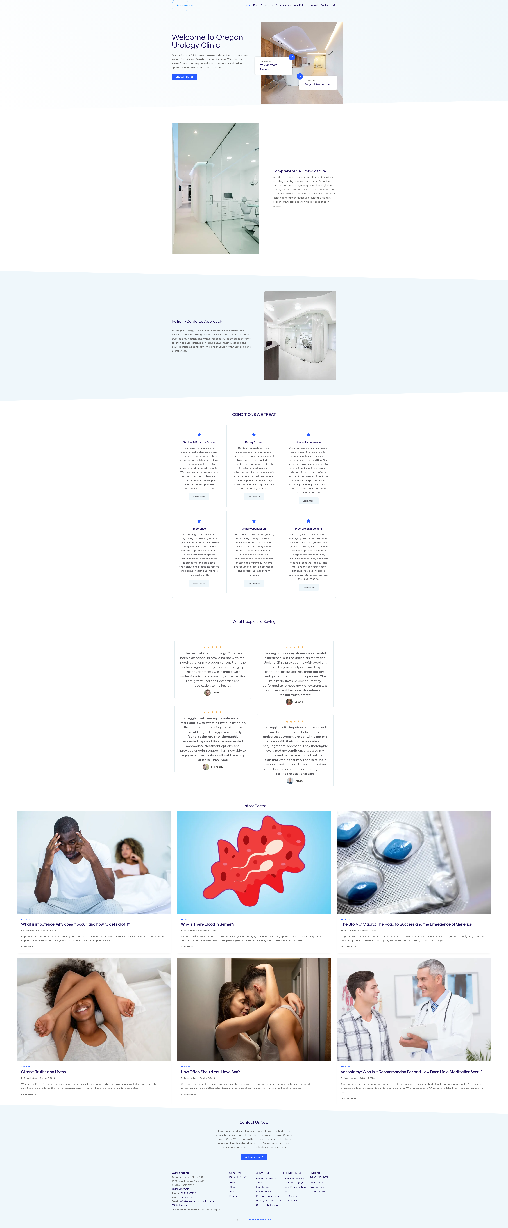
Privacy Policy (317, 1187)
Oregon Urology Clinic (258, 1219)
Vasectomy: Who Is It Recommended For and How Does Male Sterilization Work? (412, 1072)
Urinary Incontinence (268, 1200)
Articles (25, 919)
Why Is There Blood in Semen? (207, 924)
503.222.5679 (184, 1197)
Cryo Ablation (290, 1196)
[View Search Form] (334, 5)
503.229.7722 (188, 1193)
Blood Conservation (294, 1187)
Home (247, 5)
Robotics (288, 1191)
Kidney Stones (264, 1191)
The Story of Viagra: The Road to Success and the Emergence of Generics (406, 924)
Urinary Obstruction (267, 1205)
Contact (325, 5)
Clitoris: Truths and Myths (43, 1072)
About (314, 5)
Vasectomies (290, 1200)
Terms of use (317, 1191)
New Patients (301, 5)
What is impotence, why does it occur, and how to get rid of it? (75, 924)
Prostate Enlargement (269, 1196)
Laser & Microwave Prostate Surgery (294, 1180)
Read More (28, 947)
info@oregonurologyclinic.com (198, 1201)
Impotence (262, 1187)
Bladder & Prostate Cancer (267, 1180)
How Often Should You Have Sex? (210, 1072)
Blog (255, 5)
